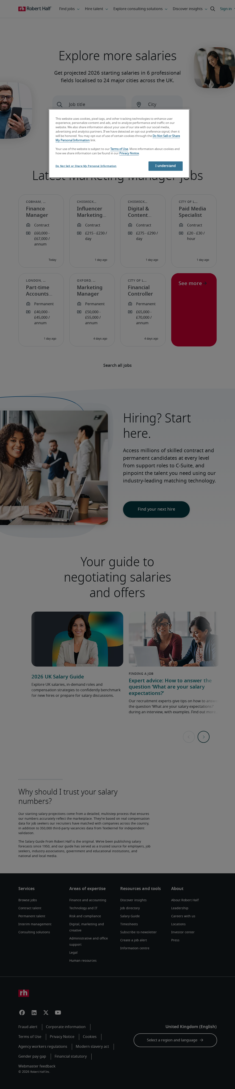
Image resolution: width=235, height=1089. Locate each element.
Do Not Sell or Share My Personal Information (86, 166)
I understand (165, 166)
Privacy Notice (129, 153)
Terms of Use (119, 149)
